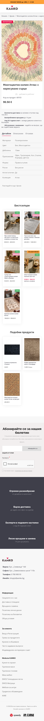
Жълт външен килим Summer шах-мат (30, 275)
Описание (18, 133)
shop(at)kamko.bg (17, 578)
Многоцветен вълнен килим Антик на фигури (11, 398)
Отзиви (29, 133)
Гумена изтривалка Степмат (10, 363)
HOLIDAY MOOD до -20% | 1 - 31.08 (22, 2)
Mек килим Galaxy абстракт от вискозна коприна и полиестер (11, 237)
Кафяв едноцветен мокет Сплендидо (30, 363)
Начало (4, 16)
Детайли (6, 133)
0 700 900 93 (16, 574)
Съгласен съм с (18, 471)
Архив (12, 16)
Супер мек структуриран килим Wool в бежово (11, 276)
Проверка (5, 458)
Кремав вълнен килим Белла (11, 314)
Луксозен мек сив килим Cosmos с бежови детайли (32, 237)
